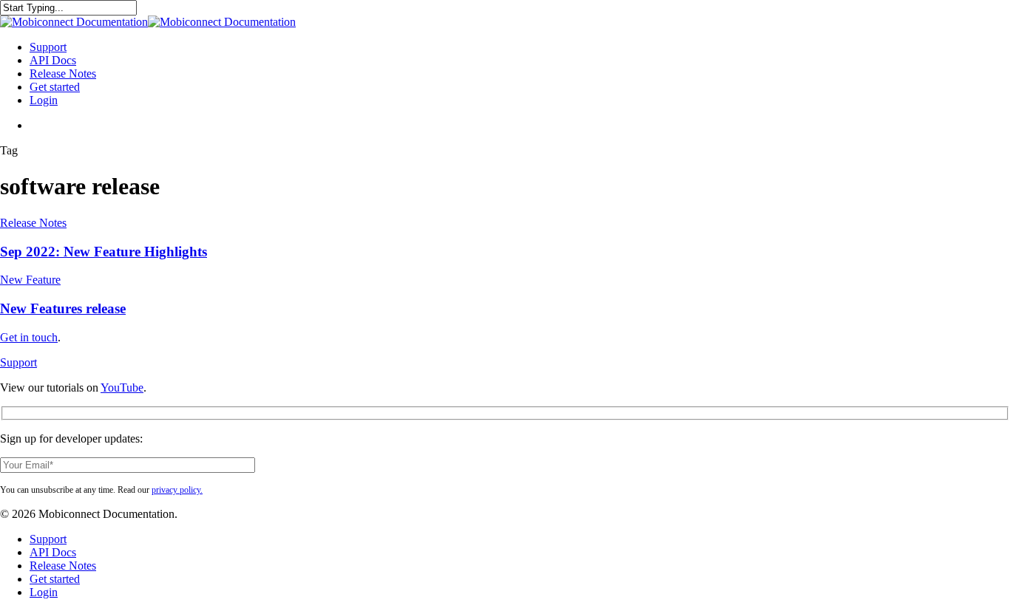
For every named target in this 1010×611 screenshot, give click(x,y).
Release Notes (33, 222)
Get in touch (29, 337)
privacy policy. (177, 490)
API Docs (53, 552)
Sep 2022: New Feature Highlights (103, 251)
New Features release (63, 308)
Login (44, 592)
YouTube (122, 387)
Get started (55, 579)
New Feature (30, 279)
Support (18, 362)
